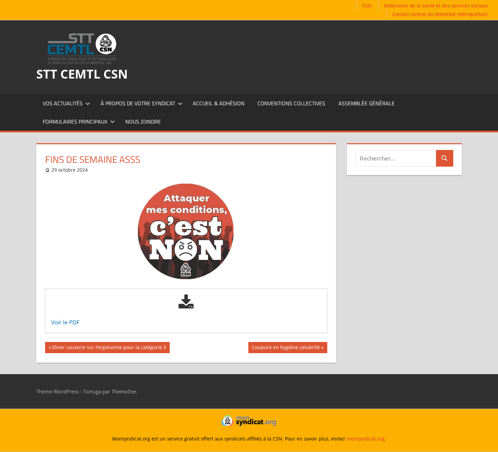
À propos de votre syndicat (138, 103)
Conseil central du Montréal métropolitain (440, 14)
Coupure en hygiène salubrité (286, 348)
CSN (367, 5)
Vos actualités (63, 103)
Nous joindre (143, 121)
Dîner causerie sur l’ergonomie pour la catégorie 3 (109, 348)
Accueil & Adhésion (219, 103)
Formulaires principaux (75, 121)
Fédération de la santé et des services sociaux (436, 5)
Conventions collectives (291, 103)
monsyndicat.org (366, 438)
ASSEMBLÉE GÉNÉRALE (366, 103)
